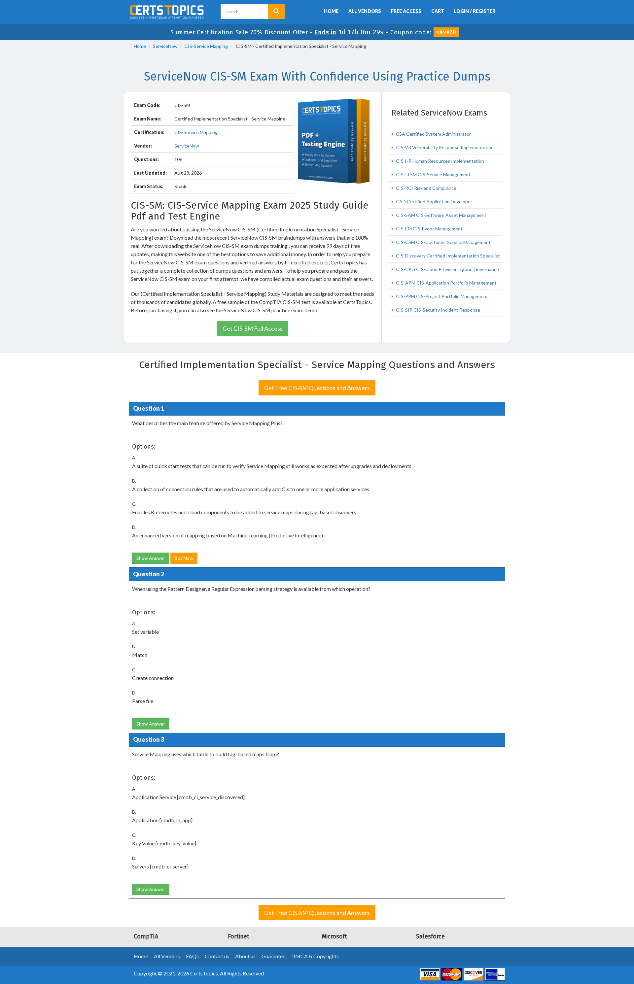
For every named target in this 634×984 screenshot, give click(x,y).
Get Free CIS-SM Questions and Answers (317, 387)
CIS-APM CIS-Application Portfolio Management (446, 283)
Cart (437, 11)
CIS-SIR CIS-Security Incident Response (437, 310)
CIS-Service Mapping (206, 46)
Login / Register (474, 11)
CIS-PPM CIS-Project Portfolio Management (441, 296)
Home (331, 11)
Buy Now (184, 558)
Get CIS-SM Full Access (253, 328)
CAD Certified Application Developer (433, 201)
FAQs (192, 956)
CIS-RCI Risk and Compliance (425, 188)
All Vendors (364, 11)
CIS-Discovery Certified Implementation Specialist (447, 255)
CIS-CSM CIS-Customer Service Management (443, 242)
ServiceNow (165, 46)
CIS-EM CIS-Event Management (429, 228)
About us (245, 956)
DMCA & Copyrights (315, 956)
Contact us (217, 956)
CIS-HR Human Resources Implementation (439, 161)
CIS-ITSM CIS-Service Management (433, 174)
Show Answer (150, 558)
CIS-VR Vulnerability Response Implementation (444, 147)
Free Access (406, 11)
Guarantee (273, 956)
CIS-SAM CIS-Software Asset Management (440, 215)
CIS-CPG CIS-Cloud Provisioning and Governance (447, 269)
